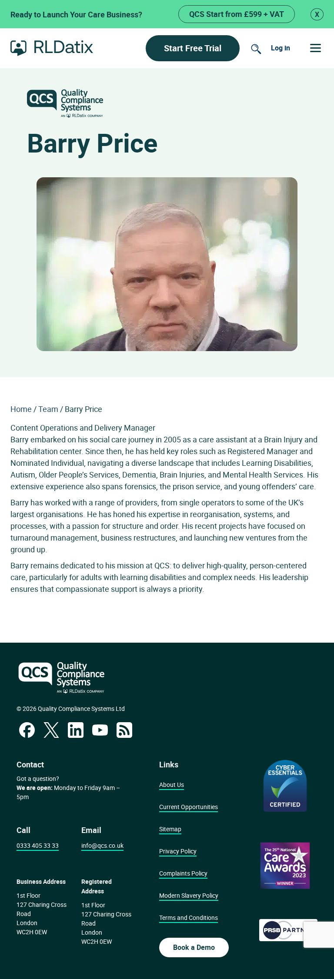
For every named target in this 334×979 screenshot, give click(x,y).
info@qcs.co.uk (102, 845)
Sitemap (170, 829)
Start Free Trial (192, 48)
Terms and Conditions (188, 917)
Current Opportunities (188, 807)
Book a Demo (194, 947)
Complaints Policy (183, 873)
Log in (280, 48)
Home (21, 409)
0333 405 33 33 (38, 845)
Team (48, 409)
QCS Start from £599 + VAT (236, 14)
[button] (315, 48)
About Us (171, 784)
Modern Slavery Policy (188, 895)
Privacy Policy (178, 851)
